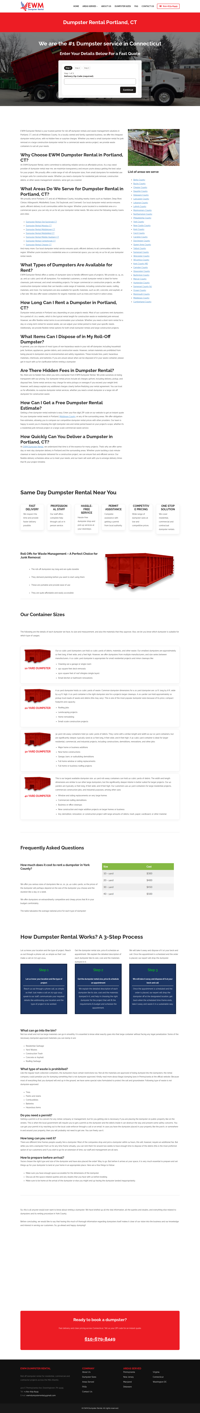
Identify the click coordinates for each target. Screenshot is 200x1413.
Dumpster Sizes (89, 1377)
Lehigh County (139, 206)
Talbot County (139, 248)
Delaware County (141, 195)
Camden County (140, 267)
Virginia (156, 1372)
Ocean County (139, 290)
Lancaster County (141, 199)
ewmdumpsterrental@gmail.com (41, 1395)
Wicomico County (141, 260)
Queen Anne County (142, 244)
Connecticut (158, 1377)
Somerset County (141, 252)
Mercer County (140, 279)
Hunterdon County (141, 283)
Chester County (140, 187)
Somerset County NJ (142, 286)
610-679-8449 (170, 6)
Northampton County (142, 214)
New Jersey (128, 1377)
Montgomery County (142, 210)
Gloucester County (141, 271)
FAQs (84, 1387)
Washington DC (160, 1382)
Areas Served (88, 1382)
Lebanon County (140, 203)
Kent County (138, 229)
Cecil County (139, 233)
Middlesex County (141, 298)
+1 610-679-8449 (31, 1392)
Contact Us (87, 1392)
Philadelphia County (142, 218)
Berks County (139, 180)
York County (138, 222)
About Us (86, 1372)
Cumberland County (142, 302)
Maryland (127, 1382)
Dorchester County (141, 241)
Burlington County (141, 275)
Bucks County (139, 184)
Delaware (127, 1387)
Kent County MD (140, 264)
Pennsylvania (129, 1372)
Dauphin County (140, 191)
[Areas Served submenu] (97, 6)
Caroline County (140, 237)
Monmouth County (141, 294)
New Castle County (142, 225)
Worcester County (141, 256)
